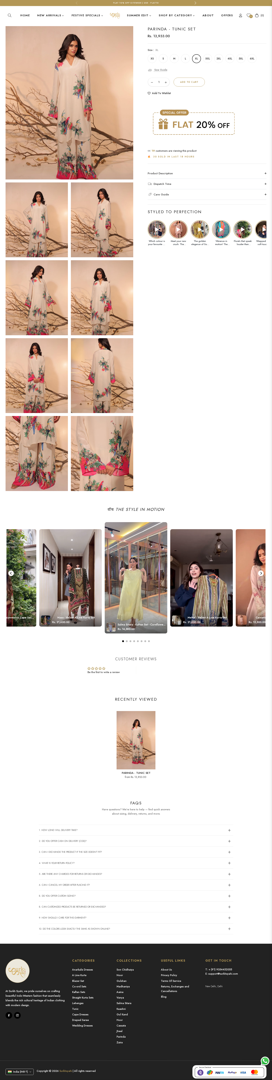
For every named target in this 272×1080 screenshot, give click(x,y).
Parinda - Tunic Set (136, 773)
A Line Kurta (79, 975)
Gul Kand (122, 1014)
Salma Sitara (124, 1003)
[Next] (261, 573)
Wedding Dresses (82, 1025)
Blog (163, 997)
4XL (230, 59)
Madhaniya (123, 986)
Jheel (119, 1031)
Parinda (121, 1037)
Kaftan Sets (78, 992)
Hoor (120, 1020)
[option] (69, 102)
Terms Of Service (171, 981)
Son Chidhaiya (125, 969)
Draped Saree (80, 1020)
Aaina (120, 992)
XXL (207, 59)
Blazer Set (78, 981)
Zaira (120, 1042)
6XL (252, 59)
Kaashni (121, 1009)
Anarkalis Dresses (82, 969)
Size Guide (160, 70)
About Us (166, 969)
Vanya (120, 997)
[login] (240, 15)
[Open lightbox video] (156, 229)
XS (152, 59)
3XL (218, 59)
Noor (120, 975)
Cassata (121, 1025)
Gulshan (122, 981)
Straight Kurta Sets (82, 997)
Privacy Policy (169, 975)
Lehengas (77, 1003)
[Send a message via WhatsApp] (265, 1061)
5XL (241, 59)
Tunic (75, 1009)
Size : (153, 50)
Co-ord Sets (79, 986)
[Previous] (11, 573)
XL (196, 59)
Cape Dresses (80, 1014)
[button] (10, 15)
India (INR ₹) (20, 1072)
